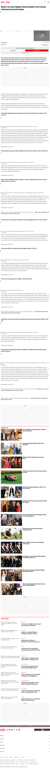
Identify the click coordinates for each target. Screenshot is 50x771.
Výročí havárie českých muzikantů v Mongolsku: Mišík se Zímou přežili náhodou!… (34, 515)
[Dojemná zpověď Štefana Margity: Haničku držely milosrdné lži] (11, 448)
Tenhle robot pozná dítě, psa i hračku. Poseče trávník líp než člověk (35, 471)
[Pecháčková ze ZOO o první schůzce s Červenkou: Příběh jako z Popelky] (11, 506)
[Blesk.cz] (2, 730)
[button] (38, 730)
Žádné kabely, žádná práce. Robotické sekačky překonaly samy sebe (32, 529)
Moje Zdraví (24, 688)
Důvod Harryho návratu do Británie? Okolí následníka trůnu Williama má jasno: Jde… (34, 556)
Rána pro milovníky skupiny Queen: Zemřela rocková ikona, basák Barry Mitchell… (34, 584)
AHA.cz (22, 646)
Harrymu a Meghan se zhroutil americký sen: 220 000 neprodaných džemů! (34, 430)
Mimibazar (23, 672)
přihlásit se (45, 1)
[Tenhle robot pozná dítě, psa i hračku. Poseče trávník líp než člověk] (11, 477)
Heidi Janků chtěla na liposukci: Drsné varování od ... (31, 641)
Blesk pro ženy (24, 664)
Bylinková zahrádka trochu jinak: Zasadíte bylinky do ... (30, 683)
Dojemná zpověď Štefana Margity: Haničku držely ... (29, 633)
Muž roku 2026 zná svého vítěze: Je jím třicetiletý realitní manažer (33, 543)
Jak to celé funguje (25, 52)
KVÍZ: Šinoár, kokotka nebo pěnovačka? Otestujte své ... (30, 658)
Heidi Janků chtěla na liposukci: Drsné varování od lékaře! (33, 457)
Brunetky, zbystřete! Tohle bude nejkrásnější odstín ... (29, 667)
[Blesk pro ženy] (5, 3)
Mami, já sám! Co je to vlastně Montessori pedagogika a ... (30, 675)
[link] (7, 730)
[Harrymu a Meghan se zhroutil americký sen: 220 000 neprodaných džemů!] (11, 435)
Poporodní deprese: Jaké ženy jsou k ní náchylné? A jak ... (30, 691)
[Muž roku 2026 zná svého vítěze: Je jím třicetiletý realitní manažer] (11, 547)
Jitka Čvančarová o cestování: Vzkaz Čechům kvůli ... (30, 699)
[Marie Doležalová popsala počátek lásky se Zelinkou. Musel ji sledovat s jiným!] (11, 575)
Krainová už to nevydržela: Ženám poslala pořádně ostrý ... (30, 650)
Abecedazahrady (25, 680)
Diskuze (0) (3, 44)
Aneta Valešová (4, 42)
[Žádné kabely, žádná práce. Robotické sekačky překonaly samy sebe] (11, 534)
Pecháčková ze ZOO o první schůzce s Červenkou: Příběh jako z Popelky (35, 501)
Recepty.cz (23, 656)
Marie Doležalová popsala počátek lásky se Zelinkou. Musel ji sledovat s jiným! (34, 570)
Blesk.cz (23, 622)
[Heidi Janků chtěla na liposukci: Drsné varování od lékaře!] (11, 462)
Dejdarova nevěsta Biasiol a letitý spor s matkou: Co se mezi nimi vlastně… (34, 487)
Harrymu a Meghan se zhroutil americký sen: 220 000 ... (31, 624)
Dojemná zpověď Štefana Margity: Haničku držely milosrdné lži (33, 443)
